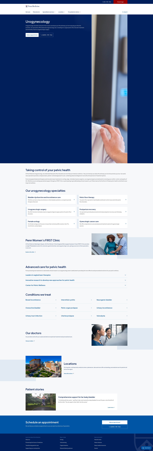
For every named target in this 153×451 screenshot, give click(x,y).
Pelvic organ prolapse (69, 308)
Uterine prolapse (67, 316)
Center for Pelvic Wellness (35, 285)
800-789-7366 (107, 2)
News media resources (100, 445)
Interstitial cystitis (68, 300)
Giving (61, 439)
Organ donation (64, 445)
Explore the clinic (30, 252)
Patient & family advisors (66, 448)
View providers (29, 341)
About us (28, 439)
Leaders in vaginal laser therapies (38, 275)
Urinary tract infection (34, 316)
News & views (97, 439)
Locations (61, 12)
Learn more (111, 407)
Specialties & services (48, 12)
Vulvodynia (101, 316)
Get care (28, 12)
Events (96, 448)
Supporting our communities (33, 448)
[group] (76, 402)
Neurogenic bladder (104, 300)
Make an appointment (32, 35)
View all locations (68, 373)
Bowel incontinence (33, 300)
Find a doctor (36, 12)
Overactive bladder (33, 308)
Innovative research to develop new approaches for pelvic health (50, 280)
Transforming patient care (32, 445)
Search (125, 12)
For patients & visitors (73, 12)
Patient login (120, 2)
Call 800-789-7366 (47, 35)
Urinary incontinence (104, 308)
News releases (98, 442)
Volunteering (63, 442)
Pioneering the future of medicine (34, 442)
